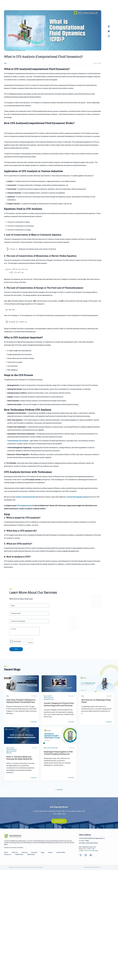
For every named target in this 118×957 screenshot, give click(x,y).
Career (50, 852)
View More (60, 789)
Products (34, 852)
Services (24, 852)
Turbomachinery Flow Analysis (17, 441)
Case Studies (60, 852)
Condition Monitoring (52, 747)
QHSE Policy (19, 854)
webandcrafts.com (96, 867)
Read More (34, 721)
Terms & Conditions (37, 867)
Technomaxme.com (25, 867)
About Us (15, 852)
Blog (5, 63)
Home (6, 852)
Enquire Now (59, 821)
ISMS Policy (31, 854)
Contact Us (7, 854)
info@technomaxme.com (89, 847)
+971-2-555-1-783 (88, 848)
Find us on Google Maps (91, 850)
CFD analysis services (24, 505)
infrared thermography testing (77, 497)
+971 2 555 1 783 (59, 814)
